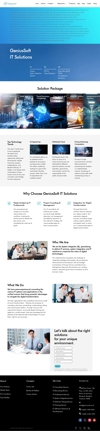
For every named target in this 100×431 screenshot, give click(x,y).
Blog (78, 4)
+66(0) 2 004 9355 (87, 410)
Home (37, 4)
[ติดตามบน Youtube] (94, 420)
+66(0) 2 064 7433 (88, 414)
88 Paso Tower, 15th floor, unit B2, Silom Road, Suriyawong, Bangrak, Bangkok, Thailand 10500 (87, 393)
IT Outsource (72, 4)
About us (43, 4)
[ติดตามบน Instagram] (90, 420)
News (83, 4)
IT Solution (50, 4)
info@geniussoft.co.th (86, 405)
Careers (89, 4)
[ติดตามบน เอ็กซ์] (85, 420)
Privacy (95, 4)
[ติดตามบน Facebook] (80, 420)
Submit (57, 366)
